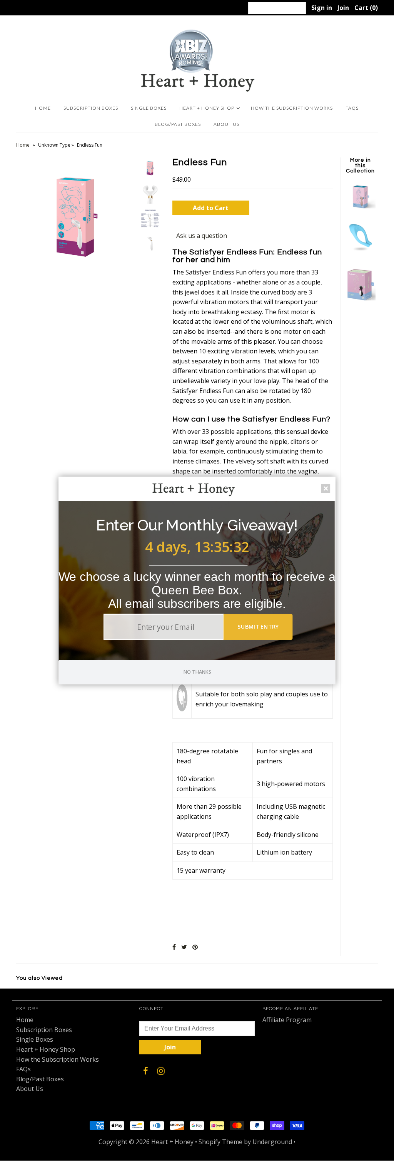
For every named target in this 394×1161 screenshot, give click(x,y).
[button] (197, 525)
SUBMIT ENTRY (258, 626)
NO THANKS (198, 671)
